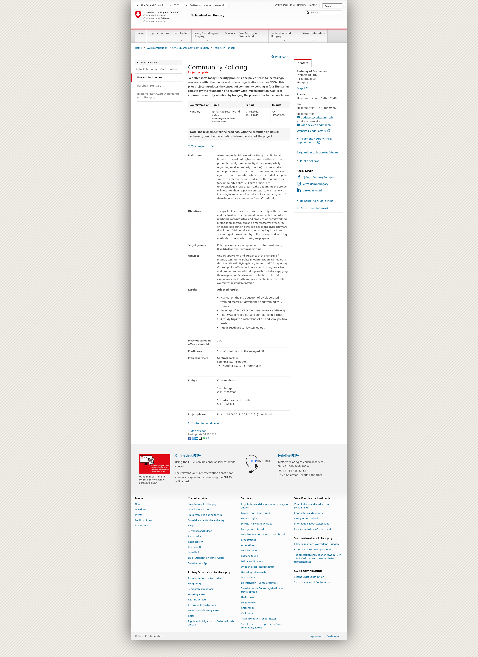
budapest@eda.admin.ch (317, 117)
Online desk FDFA (188, 455)
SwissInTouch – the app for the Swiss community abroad (261, 626)
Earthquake (194, 536)
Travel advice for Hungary (202, 504)
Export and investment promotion (313, 549)
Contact (301, 63)
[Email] (207, 437)
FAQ (190, 525)
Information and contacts (308, 513)
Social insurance (250, 550)
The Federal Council (152, 5)
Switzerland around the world (207, 5)
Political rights (249, 518)
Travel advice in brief (199, 509)
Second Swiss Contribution (309, 576)
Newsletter (141, 509)
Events (138, 515)
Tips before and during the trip (205, 515)
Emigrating (194, 583)
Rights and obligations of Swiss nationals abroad (211, 623)
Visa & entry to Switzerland (248, 35)
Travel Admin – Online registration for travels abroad (262, 590)
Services (230, 33)
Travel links (194, 552)
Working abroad (197, 594)
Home (138, 47)
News (140, 33)
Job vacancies (142, 525)
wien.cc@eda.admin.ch (316, 125)
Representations (159, 33)
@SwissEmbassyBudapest (319, 177)
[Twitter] (193, 437)
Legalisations (248, 540)
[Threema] (200, 437)
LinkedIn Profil (312, 190)
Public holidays (312, 161)
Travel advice (181, 33)
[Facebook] (190, 437)
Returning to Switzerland (202, 605)
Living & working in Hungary (206, 35)
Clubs (191, 615)
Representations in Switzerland (205, 578)
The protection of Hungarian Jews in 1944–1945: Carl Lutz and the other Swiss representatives (318, 558)
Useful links (247, 597)
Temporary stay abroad (201, 589)
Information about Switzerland (311, 523)
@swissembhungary (315, 184)
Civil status (247, 613)
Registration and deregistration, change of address (265, 506)
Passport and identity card (255, 513)
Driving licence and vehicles (256, 523)
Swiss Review (248, 602)
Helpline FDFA (288, 455)
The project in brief (203, 146)
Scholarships (248, 577)
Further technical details (206, 423)
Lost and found (249, 556)
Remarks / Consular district (316, 200)
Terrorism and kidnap (200, 531)
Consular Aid (195, 547)
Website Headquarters (311, 131)
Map (300, 88)
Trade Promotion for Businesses (258, 618)
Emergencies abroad (252, 529)
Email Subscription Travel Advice (206, 558)
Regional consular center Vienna (317, 152)
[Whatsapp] (204, 437)
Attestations (248, 545)
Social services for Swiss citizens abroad (263, 534)
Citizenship (247, 608)
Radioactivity (195, 541)
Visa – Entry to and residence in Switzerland (311, 506)
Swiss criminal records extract (257, 566)
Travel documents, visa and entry (206, 520)
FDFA (176, 5)
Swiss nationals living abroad (204, 610)
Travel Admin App (198, 563)
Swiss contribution (313, 33)
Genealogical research (253, 572)
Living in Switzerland (306, 518)
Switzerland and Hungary (281, 35)
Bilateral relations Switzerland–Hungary (316, 544)
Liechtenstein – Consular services (259, 583)
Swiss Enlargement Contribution (190, 47)
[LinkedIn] (197, 437)
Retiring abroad (197, 599)
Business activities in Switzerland (312, 529)
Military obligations (252, 561)
